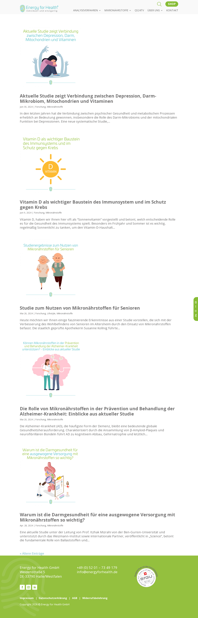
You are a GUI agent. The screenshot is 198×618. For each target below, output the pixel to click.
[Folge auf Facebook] (22, 587)
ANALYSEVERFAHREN (85, 10)
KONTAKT (172, 10)
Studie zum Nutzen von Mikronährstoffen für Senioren (80, 308)
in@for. (97, 572)
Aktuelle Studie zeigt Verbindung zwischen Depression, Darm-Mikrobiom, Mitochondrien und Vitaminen (88, 98)
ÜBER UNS (153, 10)
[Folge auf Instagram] (28, 587)
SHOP (172, 4)
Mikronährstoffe (55, 106)
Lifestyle (51, 313)
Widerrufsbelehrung (95, 598)
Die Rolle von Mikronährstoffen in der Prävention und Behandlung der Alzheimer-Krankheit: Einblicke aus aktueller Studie (97, 411)
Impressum (27, 598)
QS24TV (139, 10)
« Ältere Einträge (32, 553)
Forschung (40, 106)
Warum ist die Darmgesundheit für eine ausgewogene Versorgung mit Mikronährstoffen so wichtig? (97, 517)
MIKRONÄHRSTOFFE (116, 10)
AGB (74, 598)
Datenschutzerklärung (53, 598)
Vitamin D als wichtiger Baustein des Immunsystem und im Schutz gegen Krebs (93, 204)
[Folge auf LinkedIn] (34, 587)
